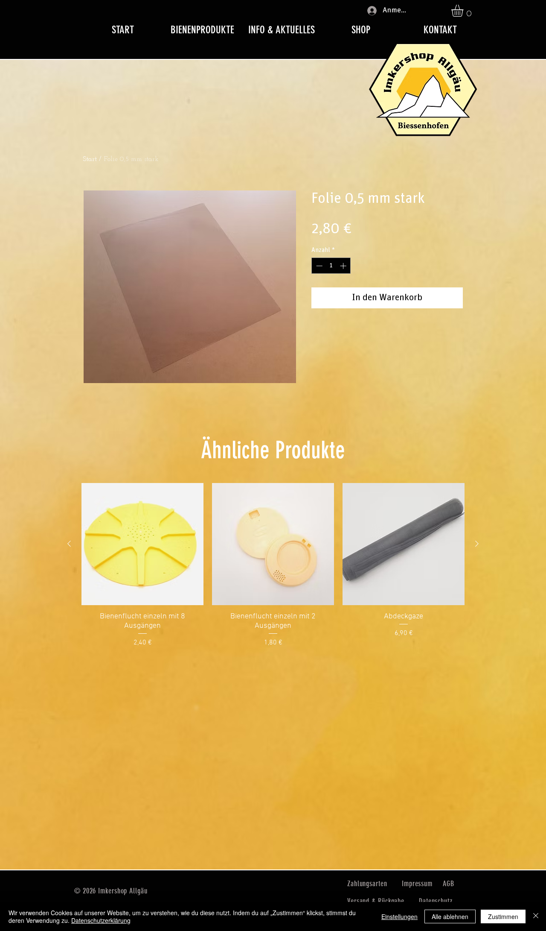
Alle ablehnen (450, 916)
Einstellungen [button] (399, 916)
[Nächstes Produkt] (477, 544)
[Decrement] (318, 266)
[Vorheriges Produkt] (69, 544)
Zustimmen (503, 916)
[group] (273, 565)
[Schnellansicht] (142, 544)
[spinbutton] (331, 266)
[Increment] (344, 266)
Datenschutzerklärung (101, 920)
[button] (464, 11)
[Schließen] (536, 916)
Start (90, 159)
